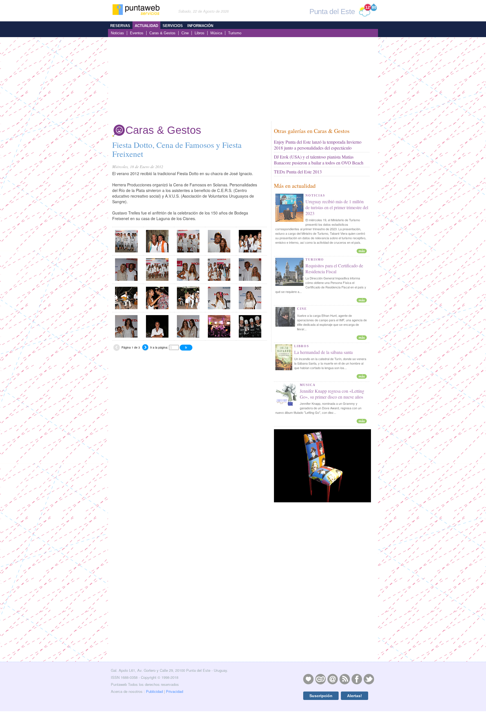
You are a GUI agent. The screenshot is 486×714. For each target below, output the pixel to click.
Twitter (368, 678)
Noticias (117, 33)
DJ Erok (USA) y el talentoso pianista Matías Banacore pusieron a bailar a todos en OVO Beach (318, 160)
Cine (185, 33)
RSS (344, 678)
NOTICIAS (315, 195)
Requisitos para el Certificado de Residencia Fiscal (334, 268)
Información (200, 26)
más (362, 251)
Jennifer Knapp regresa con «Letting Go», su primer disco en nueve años (332, 394)
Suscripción (320, 695)
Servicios (173, 26)
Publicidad (154, 691)
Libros (199, 33)
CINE (302, 308)
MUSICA (308, 385)
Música (216, 33)
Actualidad (146, 26)
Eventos (136, 33)
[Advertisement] (243, 79)
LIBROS (301, 346)
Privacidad (174, 691)
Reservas (120, 26)
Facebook (356, 678)
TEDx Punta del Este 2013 (298, 172)
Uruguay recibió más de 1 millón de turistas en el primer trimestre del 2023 (336, 207)
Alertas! (354, 695)
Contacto (332, 678)
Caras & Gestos (162, 33)
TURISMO (314, 259)
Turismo (234, 33)
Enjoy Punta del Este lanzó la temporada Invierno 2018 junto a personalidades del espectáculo (317, 145)
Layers (320, 678)
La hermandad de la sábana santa (323, 352)
